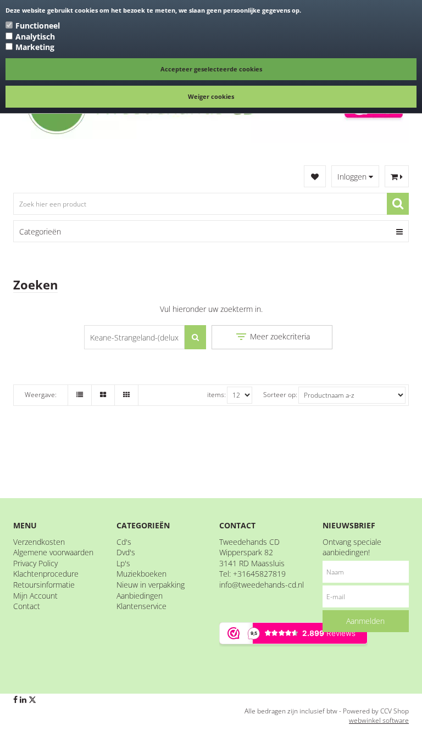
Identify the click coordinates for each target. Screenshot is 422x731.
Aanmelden (365, 621)
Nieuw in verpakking (150, 584)
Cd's (123, 542)
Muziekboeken (141, 573)
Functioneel (37, 25)
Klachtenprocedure (46, 573)
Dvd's (125, 552)
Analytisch (35, 36)
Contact (26, 606)
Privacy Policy (35, 563)
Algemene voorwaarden (53, 552)
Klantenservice (141, 606)
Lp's (123, 563)
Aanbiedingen (139, 595)
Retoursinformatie (44, 584)
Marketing (34, 47)
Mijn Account (35, 595)
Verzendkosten (39, 542)
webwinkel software (379, 720)
